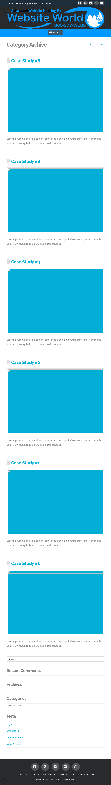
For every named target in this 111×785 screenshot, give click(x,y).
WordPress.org (14, 744)
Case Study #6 (25, 60)
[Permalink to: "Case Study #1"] (55, 502)
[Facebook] (80, 3)
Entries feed (13, 731)
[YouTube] (96, 3)
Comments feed (15, 737)
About (27, 774)
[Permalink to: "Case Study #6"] (55, 100)
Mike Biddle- (69, 779)
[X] (85, 3)
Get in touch (39, 774)
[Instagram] (102, 3)
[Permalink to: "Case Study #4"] (55, 200)
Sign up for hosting (58, 774)
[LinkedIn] (91, 3)
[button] (55, 32)
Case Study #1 (25, 462)
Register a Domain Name (82, 774)
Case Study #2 (25, 362)
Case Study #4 (25, 161)
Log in (10, 724)
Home (19, 774)
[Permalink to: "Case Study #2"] (55, 401)
